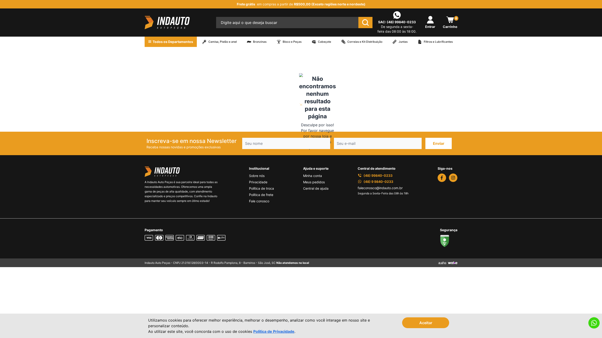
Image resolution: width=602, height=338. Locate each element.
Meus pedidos (314, 182)
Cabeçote (324, 41)
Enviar (438, 143)
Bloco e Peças (292, 41)
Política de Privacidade (273, 331)
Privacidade (258, 182)
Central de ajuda (316, 188)
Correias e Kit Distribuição (364, 41)
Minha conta (312, 176)
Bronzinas (259, 41)
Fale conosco (259, 201)
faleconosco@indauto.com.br (380, 188)
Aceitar (425, 322)
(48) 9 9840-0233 (378, 182)
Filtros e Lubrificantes (438, 41)
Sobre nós (257, 176)
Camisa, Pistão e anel (222, 41)
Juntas (403, 41)
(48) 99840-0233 (401, 22)
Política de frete (261, 195)
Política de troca (261, 188)
